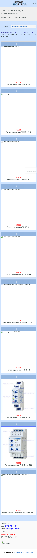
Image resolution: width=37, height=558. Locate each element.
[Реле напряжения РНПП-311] (18, 206)
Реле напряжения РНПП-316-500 (18, 465)
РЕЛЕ (10, 17)
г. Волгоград (5, 523)
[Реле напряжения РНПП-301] (18, 63)
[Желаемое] (33, 4)
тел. (9, 526)
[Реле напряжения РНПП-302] (18, 158)
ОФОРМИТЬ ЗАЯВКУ (8, 537)
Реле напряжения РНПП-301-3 (18, 132)
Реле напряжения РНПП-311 (18, 227)
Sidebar (6, 26)
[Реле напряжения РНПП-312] (18, 348)
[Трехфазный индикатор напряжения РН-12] (18, 491)
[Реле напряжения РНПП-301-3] (18, 110)
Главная (3, 17)
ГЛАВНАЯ (4, 532)
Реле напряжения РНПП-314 (18, 417)
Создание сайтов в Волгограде (23, 552)
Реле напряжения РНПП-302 (18, 180)
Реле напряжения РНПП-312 (18, 370)
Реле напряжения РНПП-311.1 (18, 275)
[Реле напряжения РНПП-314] (18, 396)
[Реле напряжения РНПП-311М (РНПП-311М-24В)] (18, 301)
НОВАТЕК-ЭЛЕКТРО (20, 17)
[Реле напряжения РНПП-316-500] (18, 443)
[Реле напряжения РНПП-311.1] (18, 253)
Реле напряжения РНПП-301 (18, 84)
